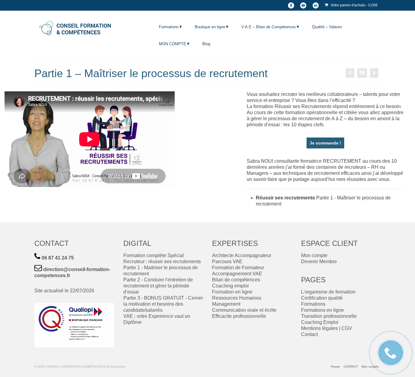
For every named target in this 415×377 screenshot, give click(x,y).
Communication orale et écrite (244, 310)
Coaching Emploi (319, 322)
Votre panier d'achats (354, 5)
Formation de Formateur (238, 267)
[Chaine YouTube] (303, 5)
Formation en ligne (232, 291)
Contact (309, 334)
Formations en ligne (322, 310)
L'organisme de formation (328, 291)
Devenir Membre (319, 261)
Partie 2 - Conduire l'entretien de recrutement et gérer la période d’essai (158, 285)
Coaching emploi (230, 285)
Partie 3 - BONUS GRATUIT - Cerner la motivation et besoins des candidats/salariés (163, 304)
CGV (346, 328)
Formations (313, 304)
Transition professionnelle (329, 316)
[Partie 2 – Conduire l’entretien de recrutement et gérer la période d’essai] (374, 73)
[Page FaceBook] (291, 5)
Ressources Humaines (236, 298)
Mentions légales (319, 328)
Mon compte (314, 255)
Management (226, 304)
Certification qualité (322, 298)
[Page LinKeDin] (315, 5)
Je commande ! (325, 143)
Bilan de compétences (236, 279)
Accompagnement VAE (237, 273)
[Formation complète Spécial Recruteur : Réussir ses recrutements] (350, 73)
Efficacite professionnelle (239, 316)
